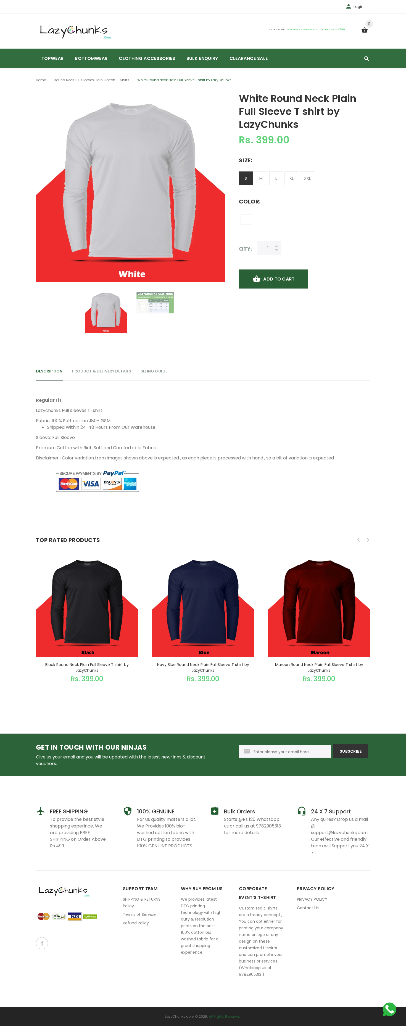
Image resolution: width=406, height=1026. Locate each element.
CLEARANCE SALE (249, 58)
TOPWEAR (52, 58)
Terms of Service (139, 914)
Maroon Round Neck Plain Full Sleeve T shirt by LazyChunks (319, 667)
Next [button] (368, 540)
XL (291, 178)
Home (41, 80)
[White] (246, 219)
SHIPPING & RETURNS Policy (141, 903)
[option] (106, 311)
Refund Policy (136, 923)
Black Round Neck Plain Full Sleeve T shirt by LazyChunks (87, 667)
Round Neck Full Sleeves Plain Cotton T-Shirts (91, 80)
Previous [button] (358, 540)
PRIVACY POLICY (312, 899)
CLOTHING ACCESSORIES (147, 58)
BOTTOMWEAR (91, 58)
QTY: (245, 248)
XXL (307, 178)
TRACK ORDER (276, 29)
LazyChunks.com (179, 1016)
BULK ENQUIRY (202, 58)
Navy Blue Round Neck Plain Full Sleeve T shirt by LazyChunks (203, 667)
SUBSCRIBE (351, 751)
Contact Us (308, 908)
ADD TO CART (278, 279)
